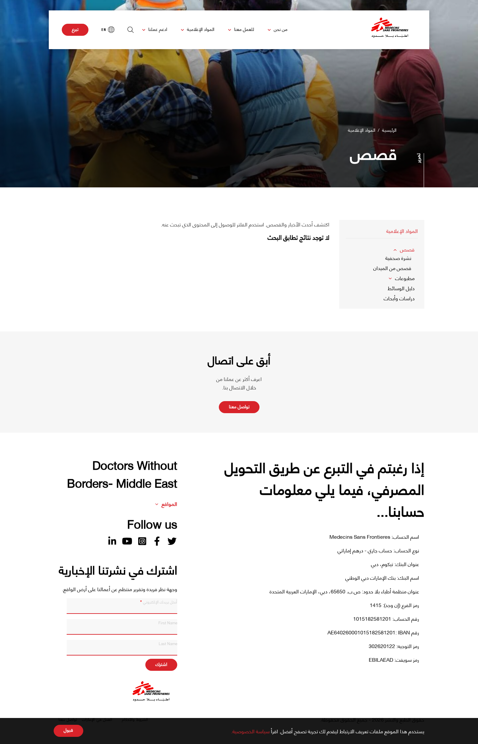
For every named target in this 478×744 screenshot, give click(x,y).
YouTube (127, 541)
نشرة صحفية (398, 257)
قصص (407, 249)
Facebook (157, 541)
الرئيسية (389, 130)
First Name (167, 622)
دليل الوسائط (401, 287)
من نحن (280, 29)
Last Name (168, 643)
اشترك (161, 664)
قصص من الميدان (392, 267)
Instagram (142, 541)
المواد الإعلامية (200, 29)
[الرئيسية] (390, 30)
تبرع (75, 29)
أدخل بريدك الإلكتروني (160, 601)
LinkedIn (112, 541)
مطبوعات (405, 277)
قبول (68, 730)
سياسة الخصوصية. (250, 731)
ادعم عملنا (157, 29)
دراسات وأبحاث (399, 298)
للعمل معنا (244, 29)
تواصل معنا (239, 406)
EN (103, 29)
